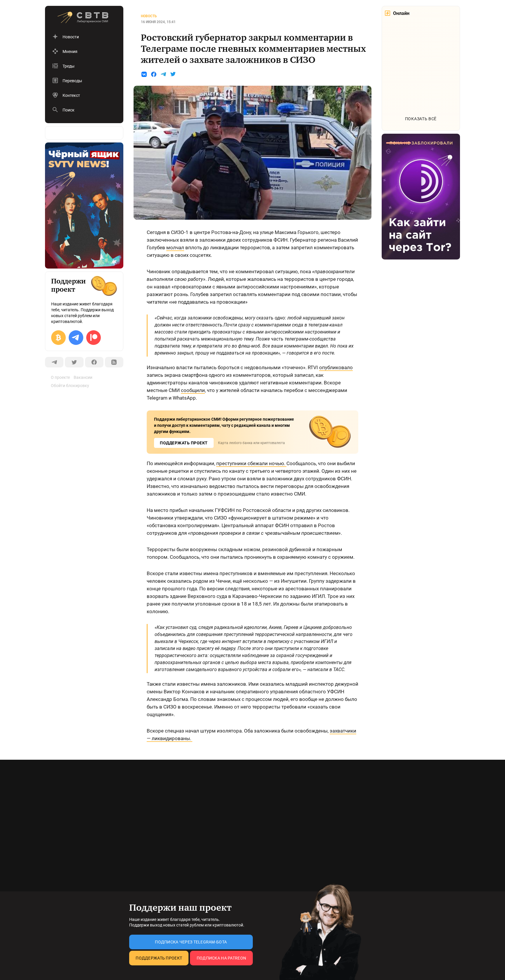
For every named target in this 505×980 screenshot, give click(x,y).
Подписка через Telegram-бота (191, 942)
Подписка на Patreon (221, 958)
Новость (149, 16)
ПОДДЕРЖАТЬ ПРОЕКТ (184, 443)
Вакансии (83, 377)
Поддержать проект (159, 958)
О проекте (60, 377)
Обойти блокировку (70, 385)
